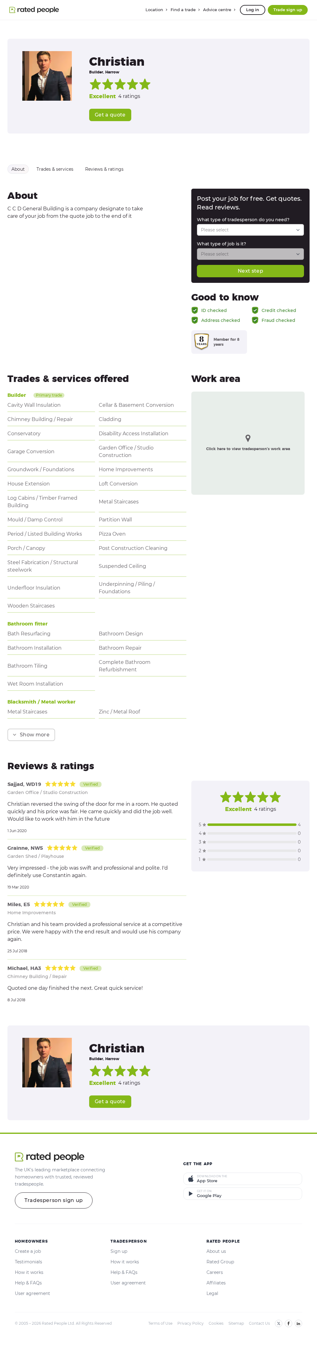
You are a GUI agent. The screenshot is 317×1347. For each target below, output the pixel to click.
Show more (35, 735)
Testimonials (28, 1262)
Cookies (216, 1323)
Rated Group (220, 1262)
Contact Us (259, 1323)
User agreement (32, 1293)
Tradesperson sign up (53, 1200)
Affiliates (216, 1283)
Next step (250, 271)
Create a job (28, 1251)
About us (216, 1251)
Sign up (119, 1251)
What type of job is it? (221, 244)
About (18, 169)
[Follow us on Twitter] (278, 1323)
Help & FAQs (28, 1283)
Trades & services (55, 169)
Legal (212, 1293)
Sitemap (236, 1323)
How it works (29, 1272)
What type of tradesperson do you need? (243, 219)
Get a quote (110, 115)
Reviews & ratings (104, 169)
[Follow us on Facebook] (288, 1323)
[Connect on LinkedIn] (298, 1323)
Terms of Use (160, 1323)
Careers (214, 1272)
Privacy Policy (190, 1323)
